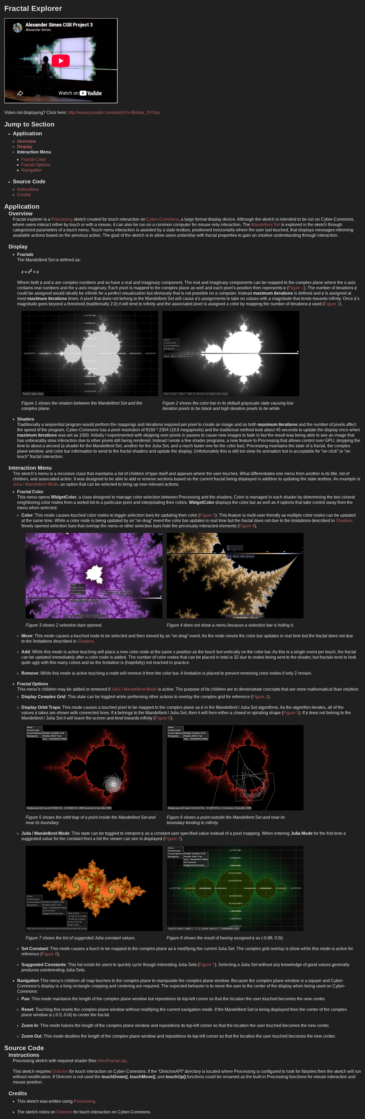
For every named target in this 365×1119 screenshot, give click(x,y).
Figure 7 (172, 838)
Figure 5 (291, 712)
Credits (24, 194)
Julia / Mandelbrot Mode (35, 484)
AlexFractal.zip (112, 1060)
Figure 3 (207, 515)
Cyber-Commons (162, 219)
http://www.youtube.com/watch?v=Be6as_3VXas (114, 112)
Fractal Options (35, 165)
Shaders (344, 520)
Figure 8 (49, 954)
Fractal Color (33, 159)
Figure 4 (247, 526)
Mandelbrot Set (265, 224)
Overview (26, 141)
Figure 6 (163, 718)
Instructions (28, 189)
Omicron (60, 1071)
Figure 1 (296, 288)
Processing (62, 219)
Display (24, 146)
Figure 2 (332, 304)
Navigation (31, 170)
